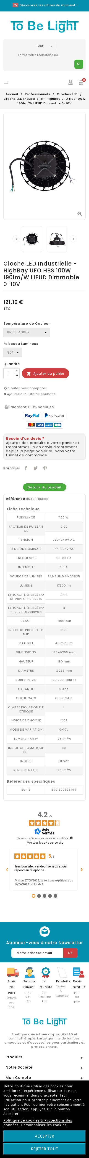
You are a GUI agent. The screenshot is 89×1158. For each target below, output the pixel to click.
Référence (15, 499)
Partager (25, 467)
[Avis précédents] (7, 870)
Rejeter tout (44, 1148)
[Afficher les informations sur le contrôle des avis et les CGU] (71, 838)
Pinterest (44, 467)
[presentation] (16, 238)
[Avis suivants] (82, 870)
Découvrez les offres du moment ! (49, 5)
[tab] (44, 487)
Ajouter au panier (45, 373)
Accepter (44, 1136)
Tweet (35, 467)
